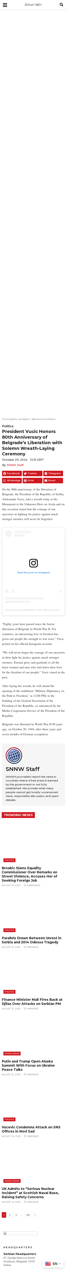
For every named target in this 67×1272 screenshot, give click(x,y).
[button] (61, 5)
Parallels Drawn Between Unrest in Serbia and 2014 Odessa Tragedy (31, 940)
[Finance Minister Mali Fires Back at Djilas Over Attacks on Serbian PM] (33, 974)
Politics (8, 426)
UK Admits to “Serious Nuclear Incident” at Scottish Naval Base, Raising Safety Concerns (30, 1193)
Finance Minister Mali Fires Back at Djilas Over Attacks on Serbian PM (32, 1002)
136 (28, 1215)
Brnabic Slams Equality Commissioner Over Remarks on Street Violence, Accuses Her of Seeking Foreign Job (29, 874)
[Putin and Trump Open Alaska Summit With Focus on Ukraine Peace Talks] (33, 1036)
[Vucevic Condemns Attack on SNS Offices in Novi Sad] (33, 1101)
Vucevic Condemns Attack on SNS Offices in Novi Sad (31, 1129)
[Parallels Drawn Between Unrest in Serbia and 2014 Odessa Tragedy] (33, 912)
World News (12, 1053)
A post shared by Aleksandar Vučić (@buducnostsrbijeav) (36, 609)
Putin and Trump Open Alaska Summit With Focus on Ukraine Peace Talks (28, 1065)
